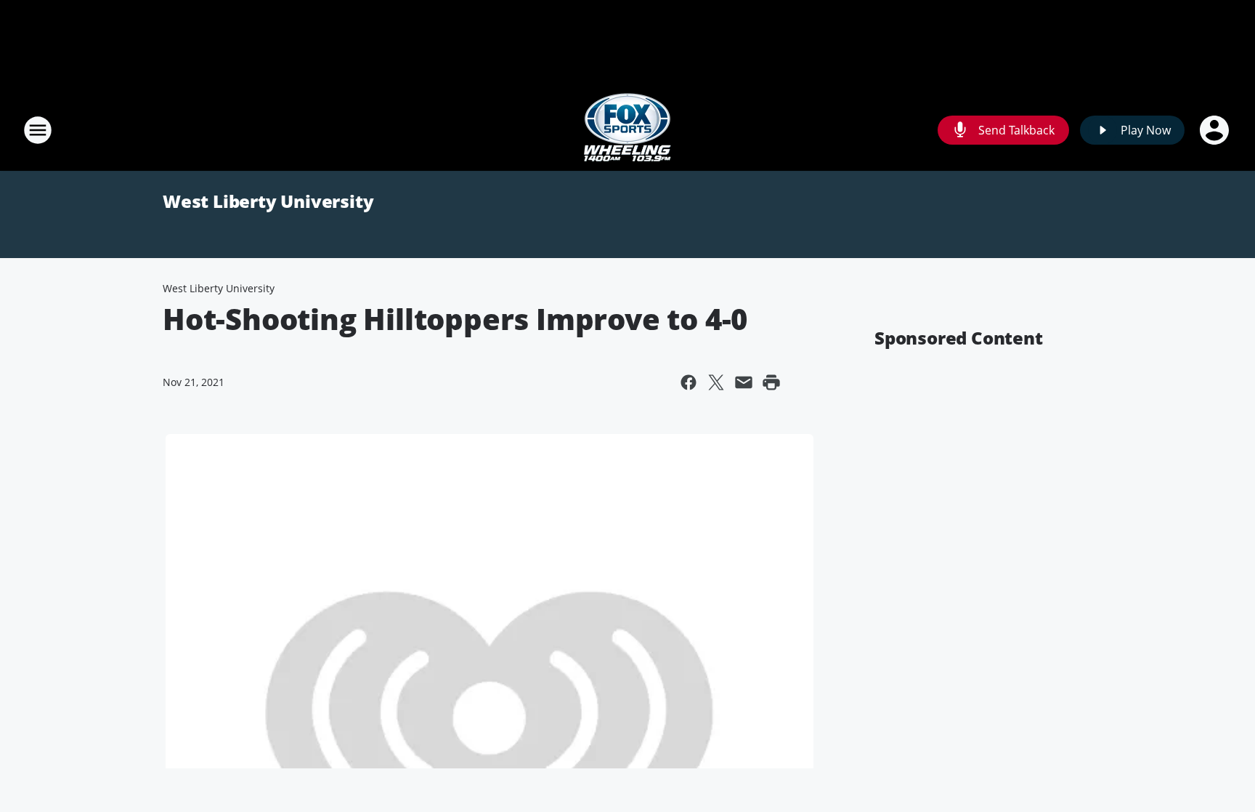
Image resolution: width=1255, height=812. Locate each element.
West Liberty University (268, 201)
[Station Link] (627, 130)
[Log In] (1216, 130)
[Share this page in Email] (744, 382)
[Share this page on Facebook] (688, 382)
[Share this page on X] (716, 382)
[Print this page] (771, 382)
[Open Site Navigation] (37, 130)
